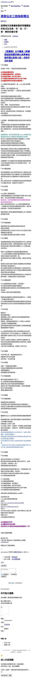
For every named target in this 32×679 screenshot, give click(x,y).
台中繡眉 (3, 80)
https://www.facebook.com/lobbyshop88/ (12, 503)
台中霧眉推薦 (5, 72)
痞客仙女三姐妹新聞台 (15, 16)
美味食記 (14, 557)
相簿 (5, 39)
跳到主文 (3, 21)
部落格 (6, 42)
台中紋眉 (3, 76)
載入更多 (3, 565)
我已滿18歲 (4, 675)
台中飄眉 (3, 524)
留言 (19, 552)
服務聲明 (19, 652)
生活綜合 (15, 36)
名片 (5, 44)
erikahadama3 (5, 542)
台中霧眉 (3, 522)
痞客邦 (16, 552)
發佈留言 (3, 576)
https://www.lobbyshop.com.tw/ (10, 506)
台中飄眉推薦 (5, 74)
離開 (10, 675)
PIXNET (8, 650)
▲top (2, 562)
